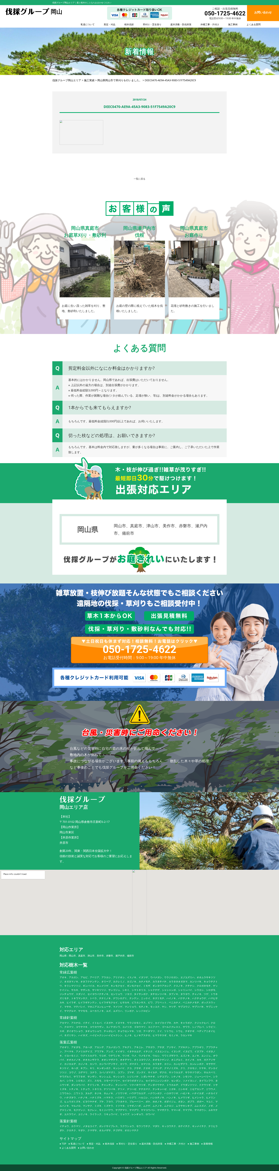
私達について (88, 24)
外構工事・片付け (210, 24)
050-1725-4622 (225, 13)
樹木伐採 (129, 24)
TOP (64, 1143)
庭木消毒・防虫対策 (180, 24)
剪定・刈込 (109, 24)
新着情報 (208, 1143)
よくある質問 (254, 24)
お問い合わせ (87, 1147)
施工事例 (232, 24)
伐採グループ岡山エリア (136, 1167)
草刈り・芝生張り (152, 24)
